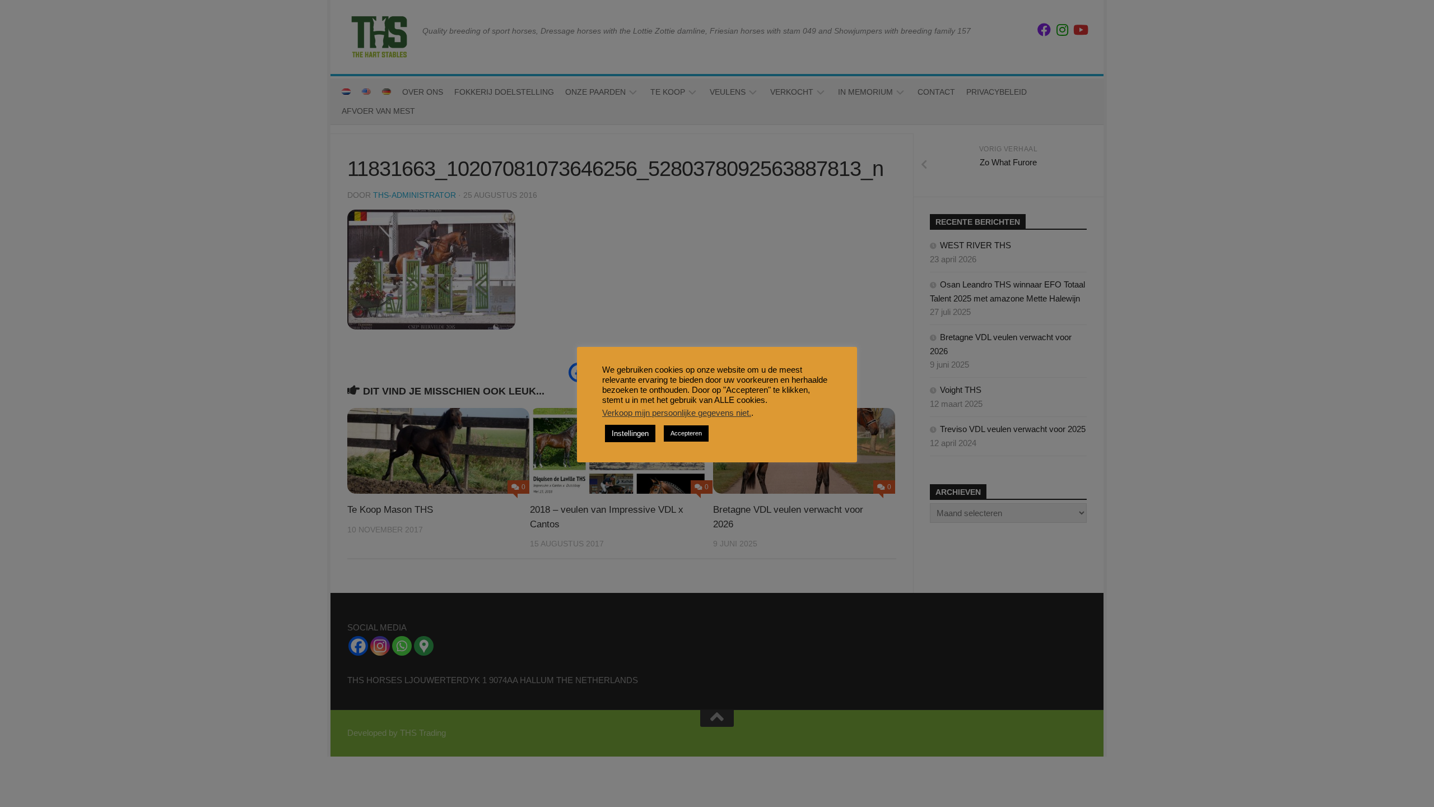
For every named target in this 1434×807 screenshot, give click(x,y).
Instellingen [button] (630, 433)
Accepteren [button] (686, 433)
